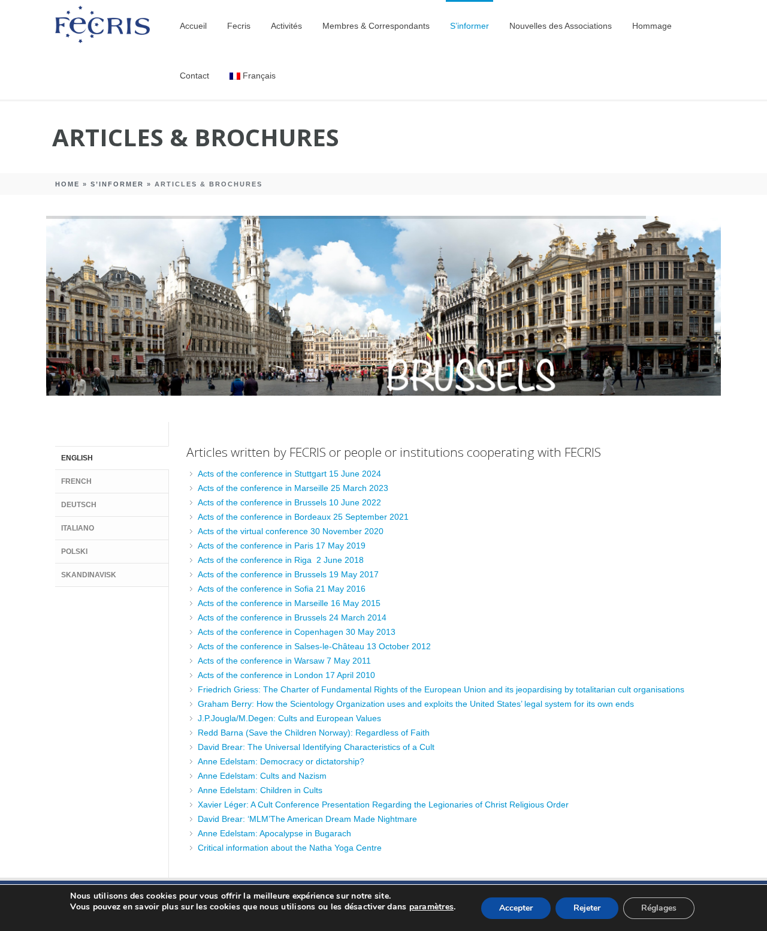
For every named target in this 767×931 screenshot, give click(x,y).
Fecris (238, 26)
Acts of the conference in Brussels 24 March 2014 (292, 617)
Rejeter (586, 908)
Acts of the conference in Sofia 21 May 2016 (282, 588)
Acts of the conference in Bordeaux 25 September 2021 (303, 517)
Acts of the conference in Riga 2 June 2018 (281, 560)
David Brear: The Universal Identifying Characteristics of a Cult (316, 747)
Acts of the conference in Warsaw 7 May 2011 (284, 660)
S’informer (469, 26)
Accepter (516, 908)
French (76, 481)
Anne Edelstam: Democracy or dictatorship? (281, 761)
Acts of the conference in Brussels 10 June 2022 (289, 502)
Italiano (77, 528)
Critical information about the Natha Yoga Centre (290, 847)
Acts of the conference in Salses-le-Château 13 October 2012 (314, 646)
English (77, 458)
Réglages (659, 908)
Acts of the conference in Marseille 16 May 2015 (289, 603)
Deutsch (78, 505)
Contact (194, 75)
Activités (286, 26)
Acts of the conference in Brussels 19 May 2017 (288, 574)
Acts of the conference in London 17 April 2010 (286, 675)
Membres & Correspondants (376, 26)
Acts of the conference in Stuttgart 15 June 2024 (289, 473)
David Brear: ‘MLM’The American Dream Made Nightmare (307, 819)
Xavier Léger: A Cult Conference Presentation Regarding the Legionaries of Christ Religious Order (383, 804)
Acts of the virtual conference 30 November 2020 (291, 531)
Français (259, 75)
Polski (74, 551)
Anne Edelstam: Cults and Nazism (262, 776)
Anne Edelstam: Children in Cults (260, 790)
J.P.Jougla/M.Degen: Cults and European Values (289, 718)
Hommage (652, 26)
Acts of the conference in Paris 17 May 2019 (282, 545)
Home (67, 184)
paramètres (431, 907)
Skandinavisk (88, 575)
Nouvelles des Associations (560, 26)
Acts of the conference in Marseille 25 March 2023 (293, 488)
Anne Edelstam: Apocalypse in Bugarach (274, 833)
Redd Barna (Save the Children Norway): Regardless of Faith (314, 732)
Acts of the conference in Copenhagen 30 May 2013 (296, 632)
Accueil (193, 26)
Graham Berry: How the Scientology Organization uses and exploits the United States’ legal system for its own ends (416, 704)
